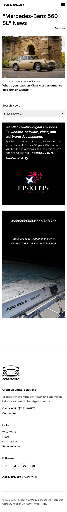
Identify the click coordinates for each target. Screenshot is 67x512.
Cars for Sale (10, 441)
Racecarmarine (11, 446)
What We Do (9, 432)
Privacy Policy (40, 503)
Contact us (9, 413)
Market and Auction (29, 81)
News (5, 436)
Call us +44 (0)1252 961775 (18, 408)
